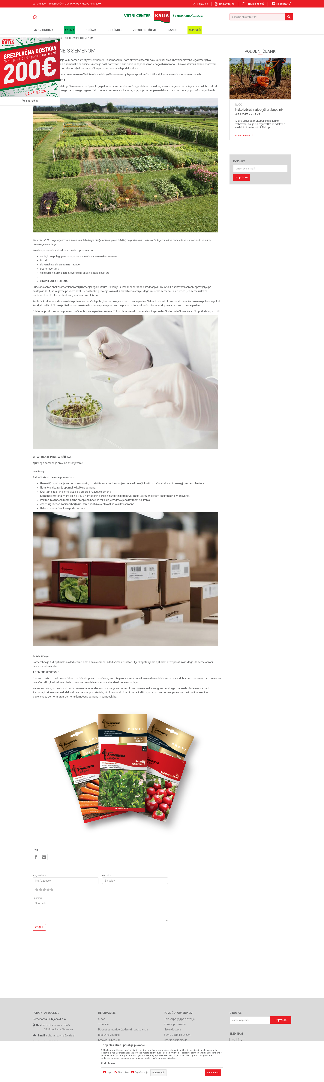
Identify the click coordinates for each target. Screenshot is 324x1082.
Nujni (109, 1072)
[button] (261, 16)
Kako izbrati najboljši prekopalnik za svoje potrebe (259, 111)
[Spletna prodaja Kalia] (161, 17)
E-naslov (106, 875)
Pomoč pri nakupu (175, 1024)
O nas (101, 1019)
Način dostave (172, 1029)
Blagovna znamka (109, 1034)
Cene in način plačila (175, 1040)
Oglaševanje (141, 1072)
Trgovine (103, 1024)
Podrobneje (242, 135)
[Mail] (44, 857)
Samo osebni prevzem (177, 1034)
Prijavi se (242, 177)
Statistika (123, 1072)
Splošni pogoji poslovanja (179, 1019)
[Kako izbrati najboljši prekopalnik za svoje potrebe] (260, 78)
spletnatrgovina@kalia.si (60, 1035)
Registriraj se (227, 3)
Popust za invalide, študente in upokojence (123, 1029)
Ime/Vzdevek (39, 875)
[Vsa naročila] (30, 67)
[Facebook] (36, 857)
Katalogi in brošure (109, 1040)
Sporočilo (37, 898)
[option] (260, 99)
